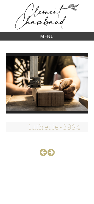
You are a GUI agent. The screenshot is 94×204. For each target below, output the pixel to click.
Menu (47, 36)
